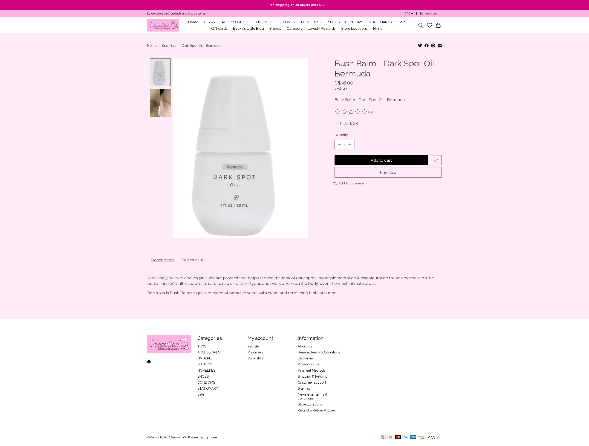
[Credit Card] (383, 437)
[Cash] (390, 437)
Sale (402, 22)
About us (305, 346)
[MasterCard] (398, 437)
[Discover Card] (421, 437)
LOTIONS (204, 364)
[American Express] (413, 437)
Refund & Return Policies (316, 410)
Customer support (312, 382)
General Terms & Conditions (319, 352)
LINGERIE (204, 358)
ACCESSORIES (208, 352)
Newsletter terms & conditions (312, 396)
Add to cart (381, 160)
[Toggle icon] (420, 25)
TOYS (201, 346)
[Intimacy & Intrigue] (163, 25)
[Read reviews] (351, 112)
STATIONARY (207, 388)
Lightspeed (211, 437)
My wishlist (256, 358)
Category (294, 28)
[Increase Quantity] (349, 144)
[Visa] (405, 437)
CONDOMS (354, 22)
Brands (275, 28)
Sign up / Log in (430, 13)
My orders (255, 352)
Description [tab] (162, 259)
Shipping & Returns (312, 376)
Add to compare (351, 183)
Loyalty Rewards (322, 28)
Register (254, 346)
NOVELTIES (206, 370)
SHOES (334, 22)
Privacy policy (308, 364)
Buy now (388, 172)
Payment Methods (311, 370)
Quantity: (342, 135)
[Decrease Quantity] (339, 144)
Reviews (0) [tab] (192, 259)
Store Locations (354, 28)
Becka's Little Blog (248, 28)
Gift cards (219, 28)
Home (193, 22)
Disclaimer (306, 358)
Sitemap (304, 388)
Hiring (378, 28)
